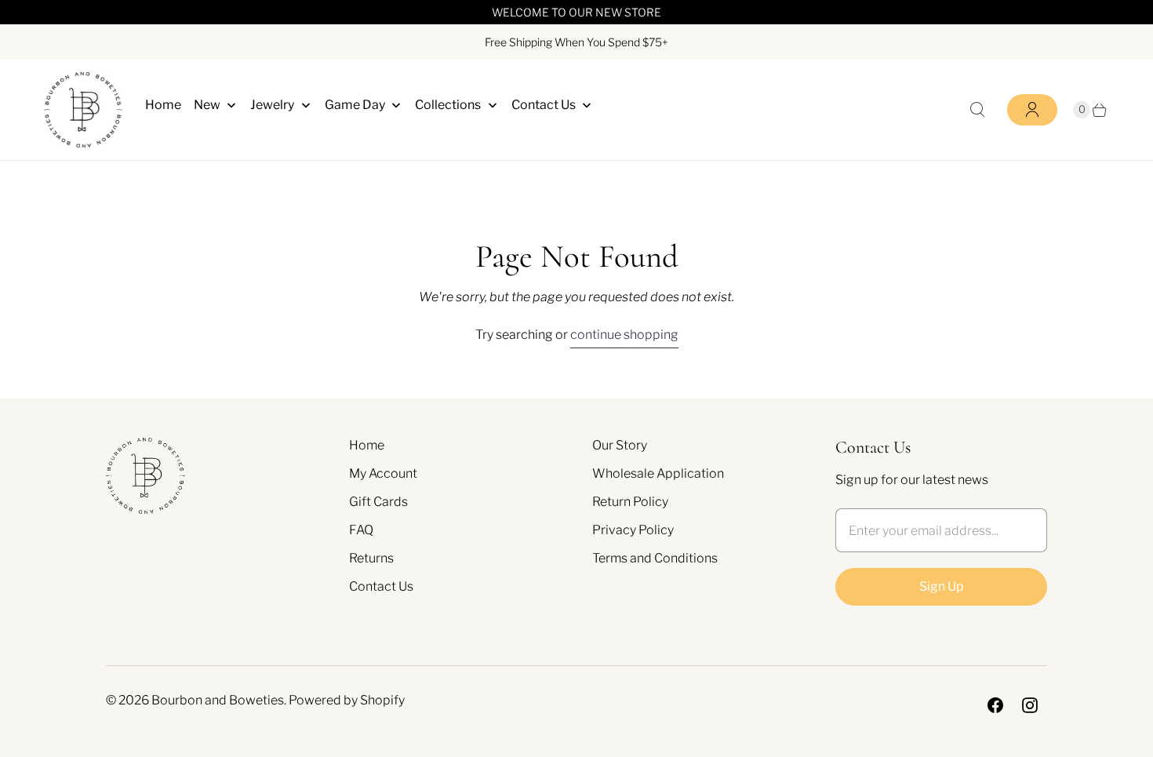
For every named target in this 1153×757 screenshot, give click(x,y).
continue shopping (624, 334)
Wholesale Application (658, 473)
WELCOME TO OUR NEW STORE (576, 12)
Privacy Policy (633, 529)
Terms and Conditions (655, 558)
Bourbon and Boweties (217, 700)
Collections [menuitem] (448, 104)
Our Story (619, 445)
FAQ (361, 529)
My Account (383, 473)
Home (366, 445)
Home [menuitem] (163, 104)
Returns (371, 558)
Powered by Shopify (347, 700)
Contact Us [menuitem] (543, 104)
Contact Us (381, 586)
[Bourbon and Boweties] (83, 109)
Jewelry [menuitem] (272, 104)
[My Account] (1032, 110)
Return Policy (630, 501)
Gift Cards (378, 501)
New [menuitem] (207, 104)
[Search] (977, 110)
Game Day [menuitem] (355, 104)
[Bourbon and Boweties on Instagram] (1030, 705)
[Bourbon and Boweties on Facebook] (995, 705)
